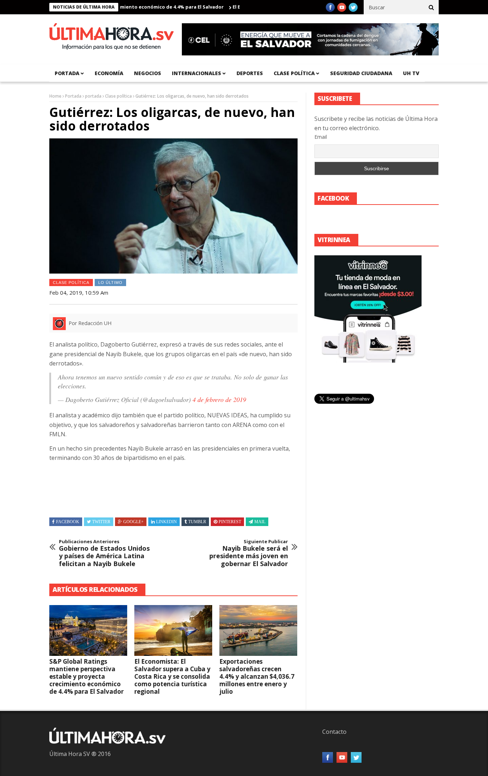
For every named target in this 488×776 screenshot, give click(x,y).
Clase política (294, 73)
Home (55, 96)
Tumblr (197, 521)
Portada (73, 96)
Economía (109, 73)
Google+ (133, 521)
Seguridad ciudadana (361, 73)
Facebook (67, 521)
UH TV (411, 73)
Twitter (101, 521)
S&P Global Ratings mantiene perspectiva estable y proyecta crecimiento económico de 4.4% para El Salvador (86, 676)
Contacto (334, 732)
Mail (259, 521)
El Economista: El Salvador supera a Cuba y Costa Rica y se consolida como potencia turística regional (172, 676)
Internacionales (196, 73)
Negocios (147, 73)
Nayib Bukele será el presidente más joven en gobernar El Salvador (248, 553)
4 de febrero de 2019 (219, 399)
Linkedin (166, 521)
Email (320, 136)
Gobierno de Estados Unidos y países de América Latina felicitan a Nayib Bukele (104, 553)
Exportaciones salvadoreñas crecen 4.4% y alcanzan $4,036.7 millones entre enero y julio (256, 676)
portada (67, 73)
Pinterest (230, 521)
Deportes (249, 73)
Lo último (110, 282)
